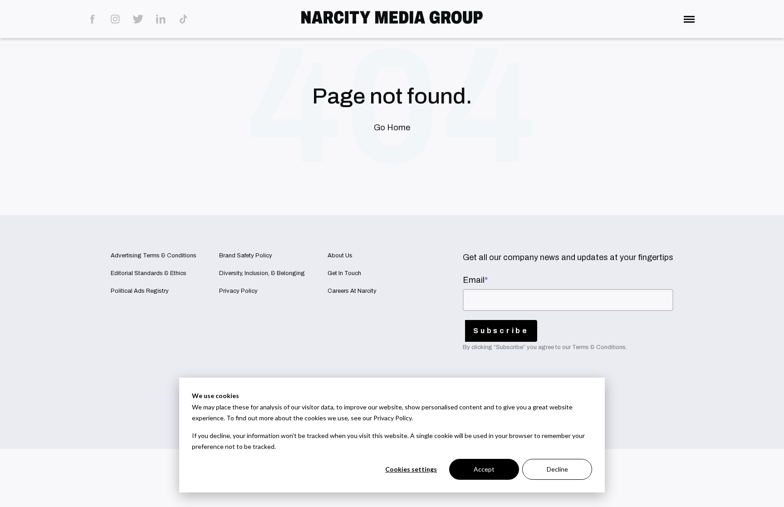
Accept (484, 469)
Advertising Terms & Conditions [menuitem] (153, 255)
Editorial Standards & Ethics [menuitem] (148, 273)
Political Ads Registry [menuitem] (140, 291)
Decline (557, 469)
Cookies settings (411, 469)
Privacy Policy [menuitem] (238, 291)
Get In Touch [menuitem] (344, 273)
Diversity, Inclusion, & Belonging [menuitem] (262, 273)
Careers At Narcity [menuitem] (352, 291)
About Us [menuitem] (340, 255)
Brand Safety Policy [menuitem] (245, 255)
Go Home (392, 127)
